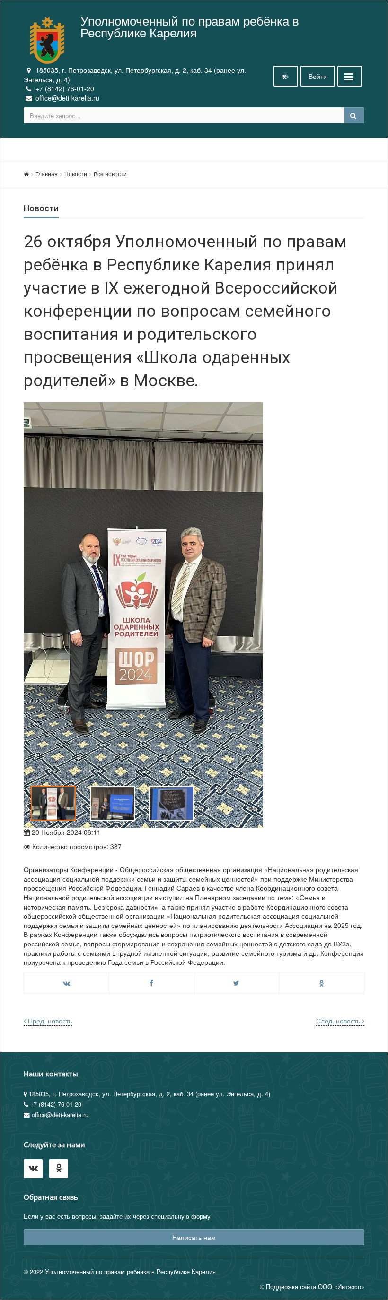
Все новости (110, 174)
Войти (318, 76)
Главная (46, 174)
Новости (75, 174)
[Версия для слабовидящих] (285, 76)
